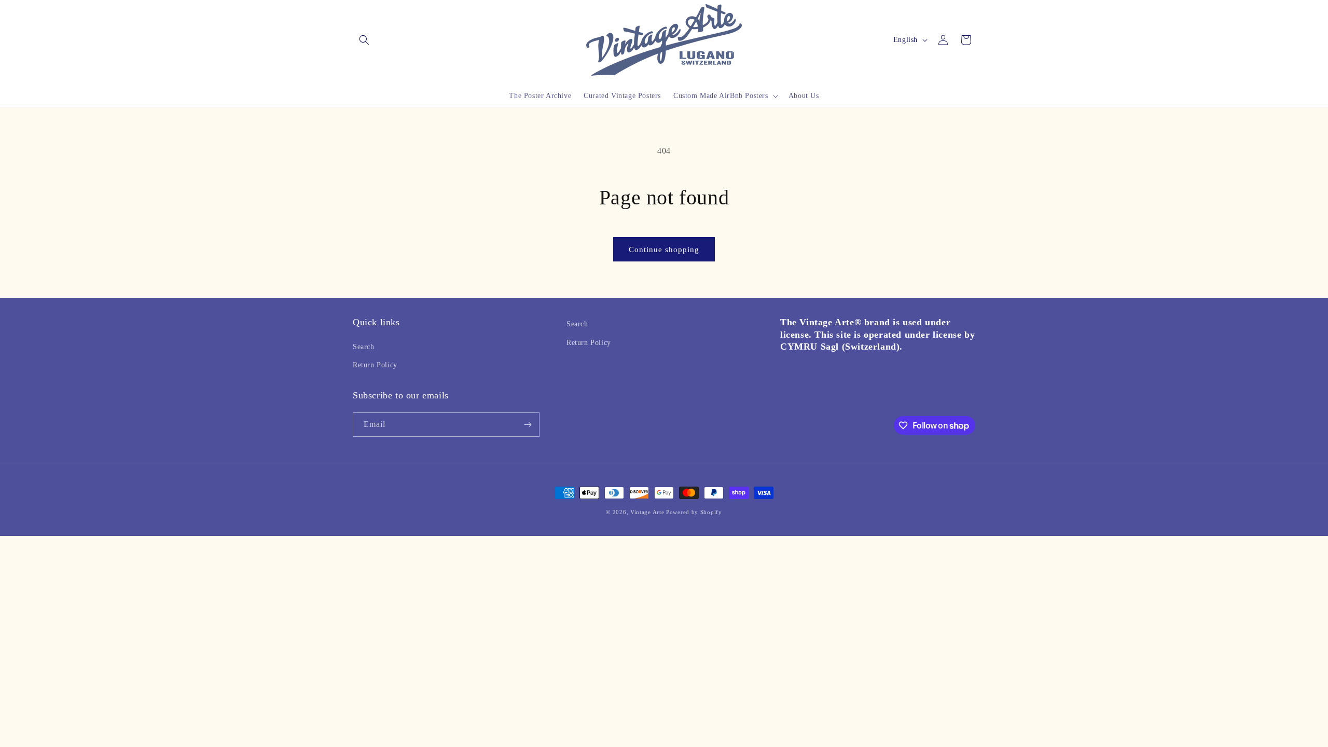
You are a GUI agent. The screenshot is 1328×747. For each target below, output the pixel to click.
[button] (364, 40)
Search (364, 347)
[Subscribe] (527, 424)
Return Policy (375, 365)
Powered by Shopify (694, 512)
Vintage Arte (647, 512)
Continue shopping (664, 249)
